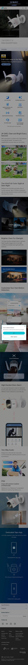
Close (24, 326)
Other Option (14, 336)
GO (14, 333)
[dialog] (14, 332)
